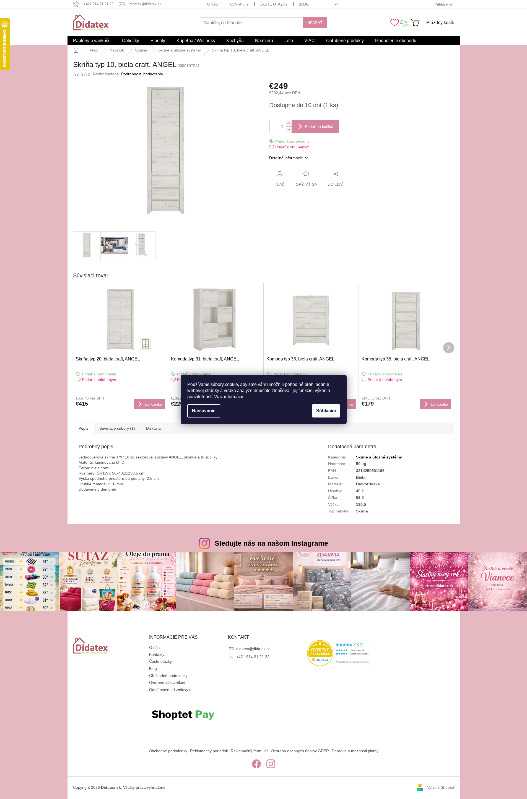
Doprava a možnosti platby (355, 751)
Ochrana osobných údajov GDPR (300, 751)
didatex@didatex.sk (253, 648)
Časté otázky (274, 4)
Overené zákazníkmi (167, 682)
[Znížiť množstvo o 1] (289, 130)
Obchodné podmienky (168, 675)
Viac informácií (228, 396)
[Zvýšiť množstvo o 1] (289, 123)
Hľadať (315, 22)
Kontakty (239, 4)
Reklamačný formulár (249, 751)
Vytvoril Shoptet (440, 787)
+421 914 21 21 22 (252, 656)
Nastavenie (204, 410)
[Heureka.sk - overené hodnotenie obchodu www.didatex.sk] (341, 653)
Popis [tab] (83, 428)
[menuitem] (92, 40)
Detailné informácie (286, 158)
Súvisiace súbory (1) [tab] (117, 428)
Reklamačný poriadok (209, 751)
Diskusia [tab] (153, 428)
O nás (212, 4)
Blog (304, 4)
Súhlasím (326, 410)
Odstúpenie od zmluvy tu (171, 689)
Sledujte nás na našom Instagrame (271, 543)
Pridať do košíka (319, 126)
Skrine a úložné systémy (379, 457)
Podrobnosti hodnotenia (142, 74)
